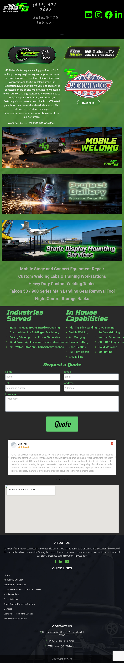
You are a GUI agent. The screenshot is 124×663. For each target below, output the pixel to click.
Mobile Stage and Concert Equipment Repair (62, 268)
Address (68, 383)
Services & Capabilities (15, 585)
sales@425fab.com (65, 646)
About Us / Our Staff (13, 580)
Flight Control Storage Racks (62, 298)
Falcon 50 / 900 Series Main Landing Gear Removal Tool (62, 291)
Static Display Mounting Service (19, 604)
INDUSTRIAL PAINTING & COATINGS (24, 589)
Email (67, 371)
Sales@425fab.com (46, 20)
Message (10, 394)
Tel (7, 383)
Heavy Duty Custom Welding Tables (62, 283)
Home (7, 575)
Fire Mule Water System (15, 619)
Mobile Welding (11, 594)
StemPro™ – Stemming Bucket (18, 614)
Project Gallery (11, 599)
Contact (8, 609)
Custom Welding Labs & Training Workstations (62, 276)
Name (8, 371)
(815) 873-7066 (66, 641)
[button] (62, 33)
